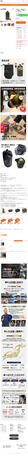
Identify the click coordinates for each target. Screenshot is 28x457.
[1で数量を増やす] (22, 20)
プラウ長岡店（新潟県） (3, 426)
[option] (7, 15)
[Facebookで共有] (17, 48)
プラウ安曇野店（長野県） (4, 429)
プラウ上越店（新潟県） (3, 425)
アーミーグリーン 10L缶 (17, 215)
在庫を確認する (19, 27)
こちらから (12, 229)
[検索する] (26, 3)
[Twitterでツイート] (16, 48)
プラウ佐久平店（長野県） (4, 430)
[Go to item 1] (2, 244)
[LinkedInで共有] (20, 48)
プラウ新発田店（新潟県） (4, 427)
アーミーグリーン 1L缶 (3, 215)
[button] (3, 255)
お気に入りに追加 (19, 46)
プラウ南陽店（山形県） (3, 428)
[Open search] (23, 240)
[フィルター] (25, 240)
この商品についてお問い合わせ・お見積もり (22, 25)
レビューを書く (18, 240)
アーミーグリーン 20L (24, 215)
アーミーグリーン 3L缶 (10, 215)
